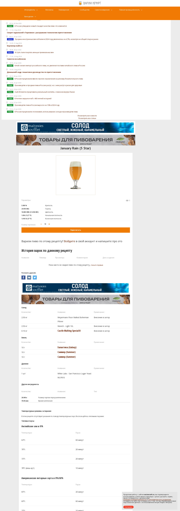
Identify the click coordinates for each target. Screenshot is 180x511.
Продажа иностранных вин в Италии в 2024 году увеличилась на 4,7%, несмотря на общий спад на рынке (56, 39)
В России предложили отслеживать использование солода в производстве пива (46, 112)
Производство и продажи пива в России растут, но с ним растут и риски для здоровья (48, 85)
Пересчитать (75, 230)
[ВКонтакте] (30, 277)
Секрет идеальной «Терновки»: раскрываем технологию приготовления (39, 33)
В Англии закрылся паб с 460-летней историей (33, 98)
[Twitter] (35, 277)
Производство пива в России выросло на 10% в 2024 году (37, 105)
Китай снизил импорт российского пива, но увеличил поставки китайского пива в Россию (50, 65)
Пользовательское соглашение (159, 499)
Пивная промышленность (129, 10)
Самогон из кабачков (16, 59)
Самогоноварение (102, 10)
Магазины (49, 10)
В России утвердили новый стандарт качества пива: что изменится (41, 26)
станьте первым (97, 265)
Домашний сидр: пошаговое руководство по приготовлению (34, 72)
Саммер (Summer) (67, 352)
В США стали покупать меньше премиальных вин (34, 52)
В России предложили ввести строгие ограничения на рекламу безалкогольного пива (49, 79)
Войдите (69, 241)
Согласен (128, 507)
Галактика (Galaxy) (67, 347)
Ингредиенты (29, 10)
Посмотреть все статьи (87, 118)
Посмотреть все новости (87, 116)
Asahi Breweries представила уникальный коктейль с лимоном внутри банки (45, 92)
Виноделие (28, 16)
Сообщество (85, 10)
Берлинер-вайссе (14, 46)
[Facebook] (24, 277)
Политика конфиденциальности (135, 499)
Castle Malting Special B (69, 330)
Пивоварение (64, 10)
